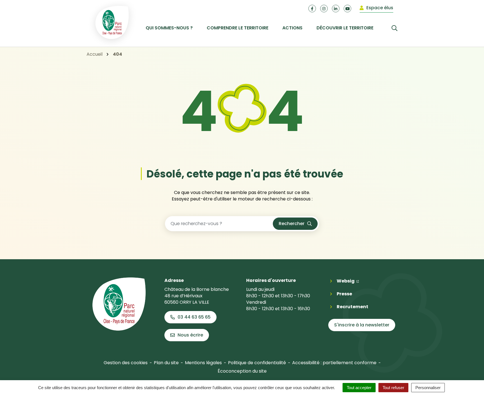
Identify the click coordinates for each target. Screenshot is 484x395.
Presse (344, 294)
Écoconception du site (242, 371)
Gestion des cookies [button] (126, 362)
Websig (348, 280)
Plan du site (166, 362)
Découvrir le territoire (345, 28)
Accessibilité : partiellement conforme (334, 362)
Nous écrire (190, 335)
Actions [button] (292, 28)
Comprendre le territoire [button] (237, 28)
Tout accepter (359, 387)
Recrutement (352, 306)
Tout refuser (393, 387)
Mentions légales (203, 362)
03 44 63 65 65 (194, 317)
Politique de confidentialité (257, 362)
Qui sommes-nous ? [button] (169, 28)
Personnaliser (428, 387)
